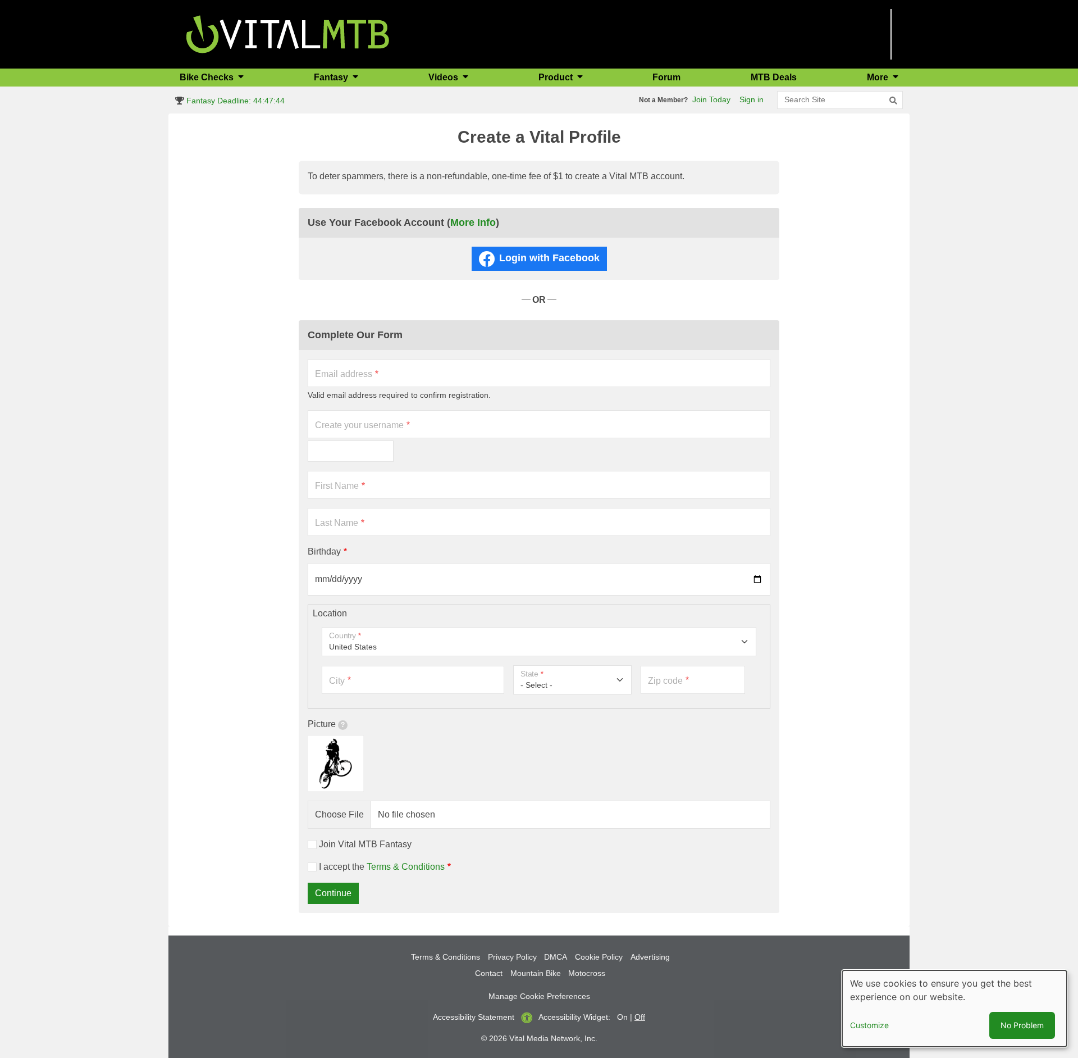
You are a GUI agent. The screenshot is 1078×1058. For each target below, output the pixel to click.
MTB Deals (774, 77)
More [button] (878, 77)
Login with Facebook (549, 258)
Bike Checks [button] (208, 77)
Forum (666, 77)
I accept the (382, 866)
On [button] (622, 1016)
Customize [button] (869, 1025)
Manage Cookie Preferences (539, 996)
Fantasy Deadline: (234, 100)
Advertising (650, 956)
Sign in (751, 99)
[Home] (287, 33)
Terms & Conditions (406, 866)
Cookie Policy (599, 956)
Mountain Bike (535, 973)
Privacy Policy (512, 956)
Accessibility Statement (473, 1016)
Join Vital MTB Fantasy (365, 844)
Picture (322, 724)
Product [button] (556, 77)
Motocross (586, 973)
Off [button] (639, 1016)
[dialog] (954, 1008)
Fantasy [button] (332, 77)
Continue (333, 893)
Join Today (711, 99)
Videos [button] (444, 77)
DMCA (555, 956)
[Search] (893, 101)
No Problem (1022, 1025)
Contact (489, 973)
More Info (473, 222)
